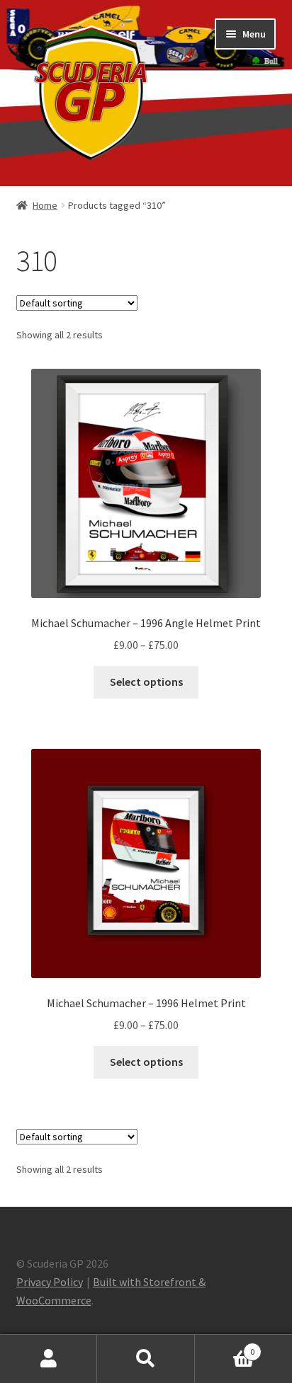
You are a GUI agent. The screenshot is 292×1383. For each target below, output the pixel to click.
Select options (146, 682)
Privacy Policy (49, 1282)
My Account (48, 1359)
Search (145, 1359)
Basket (225, 1346)
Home (45, 205)
